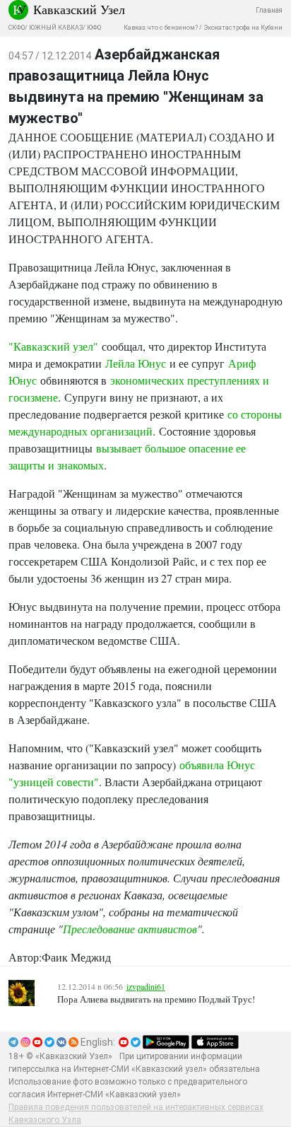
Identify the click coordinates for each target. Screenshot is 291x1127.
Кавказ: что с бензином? (161, 27)
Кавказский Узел (79, 9)
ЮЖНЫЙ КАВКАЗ (56, 27)
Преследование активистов (130, 928)
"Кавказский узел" (53, 346)
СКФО (16, 27)
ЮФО (94, 27)
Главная (269, 10)
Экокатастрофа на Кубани (243, 27)
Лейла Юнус (135, 363)
